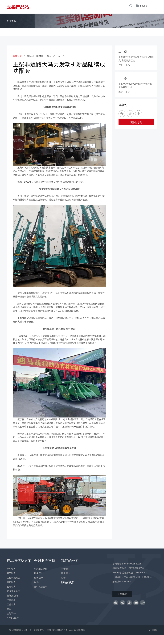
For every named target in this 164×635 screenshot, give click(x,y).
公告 (63, 577)
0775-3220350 (136, 568)
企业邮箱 (153, 629)
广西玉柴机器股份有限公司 (19, 629)
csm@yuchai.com (133, 563)
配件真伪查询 (41, 586)
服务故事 (38, 577)
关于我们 (65, 568)
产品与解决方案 (19, 560)
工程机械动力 (13, 577)
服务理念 (38, 573)
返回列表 (136, 122)
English (144, 5)
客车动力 (11, 573)
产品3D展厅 (13, 617)
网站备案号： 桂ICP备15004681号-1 (50, 629)
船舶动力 (11, 582)
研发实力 (65, 573)
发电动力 (11, 586)
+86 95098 (141, 572)
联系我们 (68, 582)
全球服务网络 (41, 568)
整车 (9, 608)
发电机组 (11, 599)
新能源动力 (12, 595)
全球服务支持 (44, 560)
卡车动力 (11, 568)
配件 (36, 582)
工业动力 (11, 604)
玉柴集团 (122, 594)
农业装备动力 (13, 591)
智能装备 (11, 613)
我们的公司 (70, 560)
